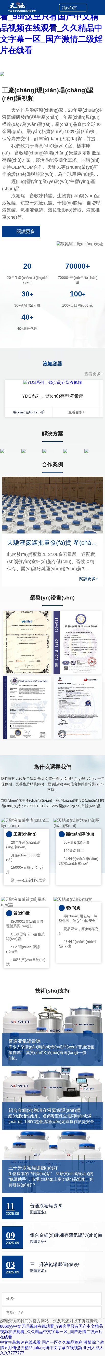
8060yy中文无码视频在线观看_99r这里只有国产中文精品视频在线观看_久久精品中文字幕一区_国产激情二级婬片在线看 (51, 28)
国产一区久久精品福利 (62, 1342)
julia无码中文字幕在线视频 (58, 1348)
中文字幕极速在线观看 (20, 1342)
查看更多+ (93, 374)
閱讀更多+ (88, 579)
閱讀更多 (26, 231)
